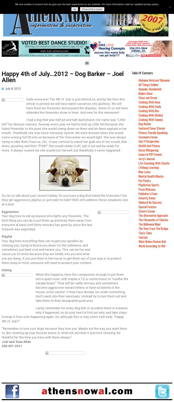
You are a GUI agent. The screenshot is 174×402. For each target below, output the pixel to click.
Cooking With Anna (149, 102)
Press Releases (146, 189)
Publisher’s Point (148, 194)
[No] (169, 7)
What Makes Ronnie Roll (152, 241)
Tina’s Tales (145, 233)
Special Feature (147, 207)
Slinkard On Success (150, 202)
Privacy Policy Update (92, 9)
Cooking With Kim (148, 111)
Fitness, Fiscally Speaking (153, 132)
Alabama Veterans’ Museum (154, 80)
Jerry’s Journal (146, 159)
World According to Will (151, 246)
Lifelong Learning (148, 167)
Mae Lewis (144, 172)
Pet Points (144, 180)
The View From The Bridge (153, 228)
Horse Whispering (148, 150)
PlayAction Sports (148, 185)
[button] (87, 63)
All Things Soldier (148, 84)
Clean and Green (147, 97)
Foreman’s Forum (147, 137)
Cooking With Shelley (150, 115)
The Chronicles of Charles (153, 220)
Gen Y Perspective (148, 141)
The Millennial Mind (149, 224)
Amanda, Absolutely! (149, 89)
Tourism (142, 237)
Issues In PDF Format (150, 154)
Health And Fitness (149, 145)
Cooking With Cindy (149, 106)
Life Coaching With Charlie (153, 163)
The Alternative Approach (153, 215)
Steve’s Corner (146, 211)
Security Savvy (146, 198)
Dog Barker (144, 124)
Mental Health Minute (150, 176)
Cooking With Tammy (150, 119)
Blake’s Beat (145, 93)
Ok (74, 9)
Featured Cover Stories (151, 128)
